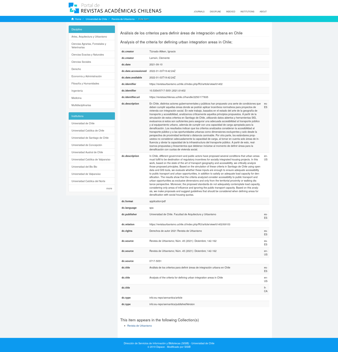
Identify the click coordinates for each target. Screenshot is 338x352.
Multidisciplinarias (81, 105)
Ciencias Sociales (81, 61)
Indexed (230, 11)
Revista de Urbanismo (123, 19)
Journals (199, 11)
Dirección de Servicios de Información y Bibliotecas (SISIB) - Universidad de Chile (169, 343)
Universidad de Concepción (86, 145)
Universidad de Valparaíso (86, 174)
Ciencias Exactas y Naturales (87, 54)
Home (78, 19)
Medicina (76, 98)
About (263, 11)
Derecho (76, 69)
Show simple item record (134, 27)
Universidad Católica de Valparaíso (90, 159)
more (109, 188)
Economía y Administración (86, 76)
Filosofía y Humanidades (85, 83)
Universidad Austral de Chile (87, 152)
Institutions (247, 11)
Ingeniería (77, 90)
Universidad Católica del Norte (88, 181)
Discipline (215, 11)
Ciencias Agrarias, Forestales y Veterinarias (88, 45)
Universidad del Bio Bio (84, 166)
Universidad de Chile (96, 19)
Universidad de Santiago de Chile (90, 137)
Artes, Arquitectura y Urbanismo (89, 36)
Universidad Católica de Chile (87, 130)
